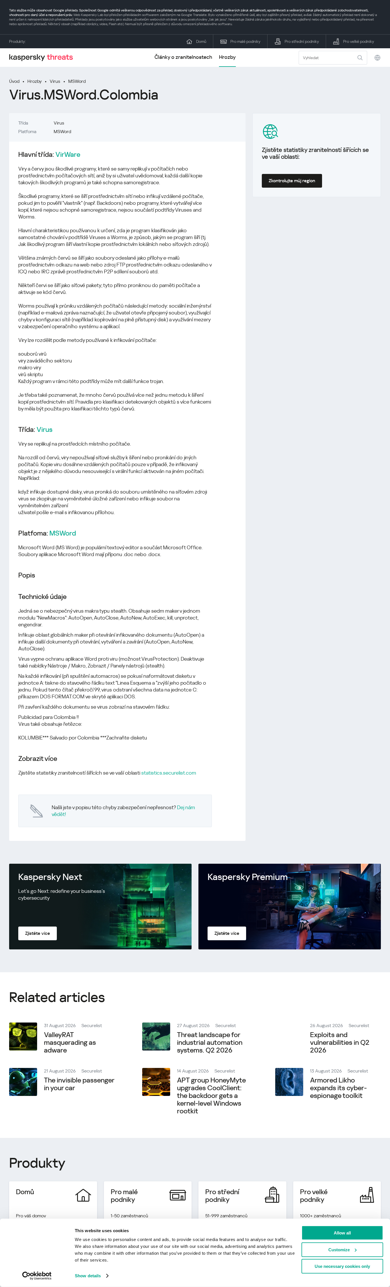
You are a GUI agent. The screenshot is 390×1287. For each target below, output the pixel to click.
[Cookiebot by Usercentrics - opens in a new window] (37, 1276)
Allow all (342, 1232)
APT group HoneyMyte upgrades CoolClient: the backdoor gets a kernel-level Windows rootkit (211, 1095)
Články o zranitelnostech (183, 57)
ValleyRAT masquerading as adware (70, 1042)
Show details (88, 1275)
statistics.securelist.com (168, 773)
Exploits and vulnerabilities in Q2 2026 (339, 1042)
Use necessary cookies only (342, 1266)
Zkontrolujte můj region (292, 180)
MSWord (77, 81)
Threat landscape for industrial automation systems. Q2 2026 (209, 1042)
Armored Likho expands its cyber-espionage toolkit (338, 1088)
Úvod (14, 81)
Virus (55, 81)
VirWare (67, 155)
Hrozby (227, 57)
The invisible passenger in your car (79, 1084)
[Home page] (43, 57)
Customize (339, 1249)
